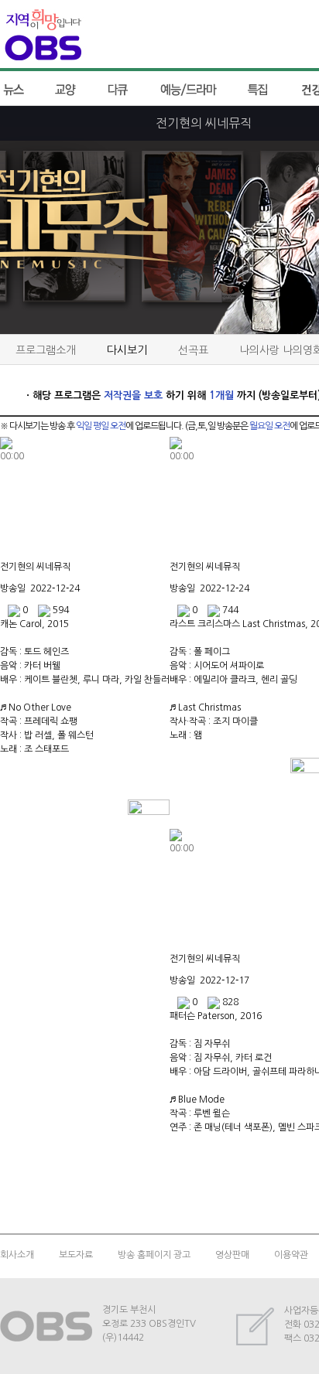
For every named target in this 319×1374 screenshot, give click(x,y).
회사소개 (17, 1255)
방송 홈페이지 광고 (154, 1255)
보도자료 (76, 1255)
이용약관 (291, 1255)
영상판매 (232, 1255)
